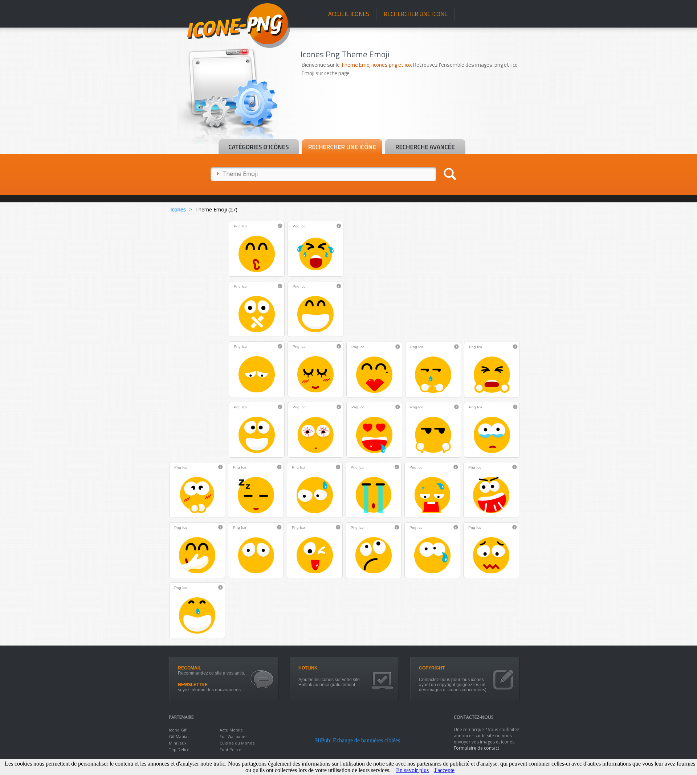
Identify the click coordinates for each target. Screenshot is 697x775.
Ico (244, 226)
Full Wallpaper (233, 736)
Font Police (230, 749)
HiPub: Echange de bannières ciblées (357, 740)
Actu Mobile (231, 730)
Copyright (432, 668)
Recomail (189, 668)
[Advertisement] (414, 118)
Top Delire (179, 749)
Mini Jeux (178, 743)
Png (237, 226)
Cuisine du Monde (237, 743)
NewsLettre (193, 684)
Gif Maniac (179, 736)
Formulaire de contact (476, 748)
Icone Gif (178, 730)
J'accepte (444, 770)
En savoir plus (412, 770)
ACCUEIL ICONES (348, 13)
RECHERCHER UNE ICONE (416, 13)
